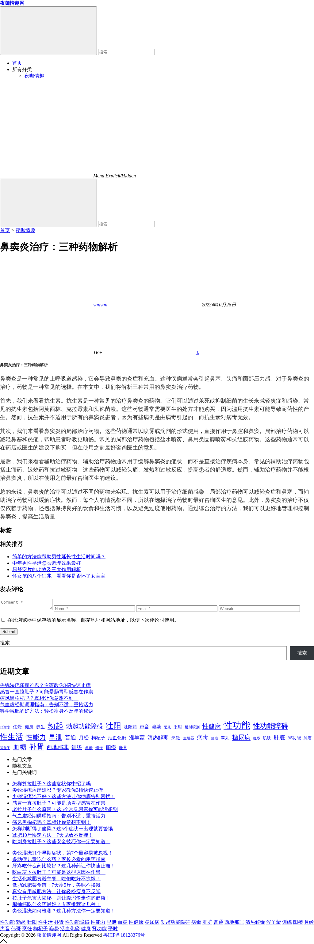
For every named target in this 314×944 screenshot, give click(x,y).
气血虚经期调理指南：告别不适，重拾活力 (46, 704)
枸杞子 (98, 737)
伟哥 (17, 726)
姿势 (156, 726)
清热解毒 (157, 738)
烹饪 (175, 737)
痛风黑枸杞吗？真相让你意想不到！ (39, 698)
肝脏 (279, 737)
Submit (8, 631)
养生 (40, 727)
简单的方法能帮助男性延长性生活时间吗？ (58, 556)
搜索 (5, 642)
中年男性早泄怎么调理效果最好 (46, 563)
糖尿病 (241, 737)
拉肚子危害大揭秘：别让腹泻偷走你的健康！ (61, 897)
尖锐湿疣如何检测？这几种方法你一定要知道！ (63, 910)
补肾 (36, 746)
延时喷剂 (192, 727)
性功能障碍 (270, 726)
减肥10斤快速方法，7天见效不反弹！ (52, 835)
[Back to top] (3, 941)
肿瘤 (308, 738)
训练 (76, 747)
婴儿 (167, 727)
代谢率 (5, 727)
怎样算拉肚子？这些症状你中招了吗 (51, 783)
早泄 (55, 737)
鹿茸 (123, 747)
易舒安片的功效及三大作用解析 (46, 569)
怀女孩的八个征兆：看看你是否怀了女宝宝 (58, 575)
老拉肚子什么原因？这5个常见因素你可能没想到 (65, 809)
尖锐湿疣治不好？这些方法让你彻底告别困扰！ (63, 796)
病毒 (203, 737)
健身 (29, 726)
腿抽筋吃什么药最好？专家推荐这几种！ (56, 904)
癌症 (214, 738)
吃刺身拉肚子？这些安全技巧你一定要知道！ (61, 841)
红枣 (256, 738)
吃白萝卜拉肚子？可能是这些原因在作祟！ (58, 872)
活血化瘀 (117, 737)
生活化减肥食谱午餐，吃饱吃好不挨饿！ (56, 878)
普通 (70, 737)
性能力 (36, 737)
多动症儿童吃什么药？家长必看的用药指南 (58, 859)
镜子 (99, 747)
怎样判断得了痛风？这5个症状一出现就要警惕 (62, 828)
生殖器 (188, 738)
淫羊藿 (137, 738)
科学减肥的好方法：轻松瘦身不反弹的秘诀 (46, 711)
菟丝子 (5, 748)
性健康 (211, 726)
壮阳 (113, 726)
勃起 (55, 725)
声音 (144, 726)
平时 (178, 726)
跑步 (89, 748)
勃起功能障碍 (84, 726)
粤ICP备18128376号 (124, 935)
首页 (17, 63)
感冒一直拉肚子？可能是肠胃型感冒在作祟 (46, 691)
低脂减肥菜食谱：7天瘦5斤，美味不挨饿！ (58, 885)
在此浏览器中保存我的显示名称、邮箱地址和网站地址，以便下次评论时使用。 (93, 620)
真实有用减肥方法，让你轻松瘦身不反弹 (56, 891)
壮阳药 (130, 727)
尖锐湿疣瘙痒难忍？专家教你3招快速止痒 (45, 685)
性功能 (237, 725)
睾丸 (225, 738)
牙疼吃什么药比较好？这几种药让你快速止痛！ (63, 865)
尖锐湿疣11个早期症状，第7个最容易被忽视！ (62, 852)
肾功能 (294, 737)
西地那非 (58, 747)
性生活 (11, 737)
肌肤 (267, 738)
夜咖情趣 (34, 75)
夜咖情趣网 (49, 935)
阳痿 (111, 747)
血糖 (19, 747)
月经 (84, 737)
